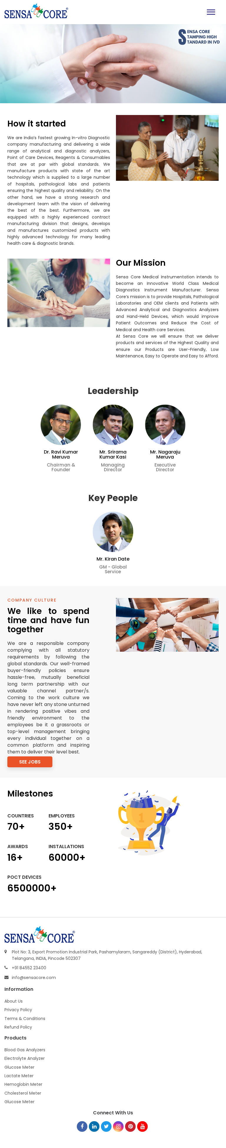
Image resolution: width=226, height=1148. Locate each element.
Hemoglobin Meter (23, 1084)
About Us (13, 1001)
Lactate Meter (19, 1076)
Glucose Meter (19, 1067)
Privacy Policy (18, 1010)
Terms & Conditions (24, 1018)
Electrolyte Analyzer (24, 1058)
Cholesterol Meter (22, 1093)
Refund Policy (18, 1027)
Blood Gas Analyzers (24, 1050)
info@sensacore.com (34, 978)
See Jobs (30, 761)
